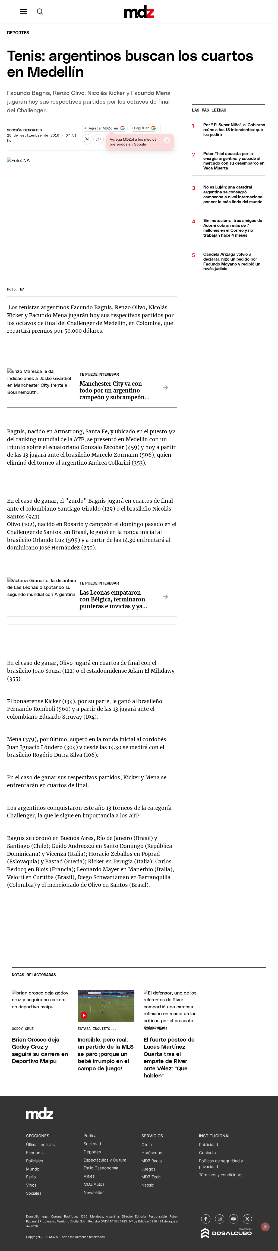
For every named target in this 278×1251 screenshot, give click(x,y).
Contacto (207, 1152)
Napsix (147, 1185)
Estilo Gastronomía (101, 1168)
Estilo (31, 1177)
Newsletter (94, 1192)
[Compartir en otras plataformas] (98, 139)
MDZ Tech (151, 1177)
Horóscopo (151, 1152)
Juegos (148, 1169)
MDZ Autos (94, 1184)
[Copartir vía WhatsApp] (87, 139)
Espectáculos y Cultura (105, 1160)
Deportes (18, 33)
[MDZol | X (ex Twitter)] (247, 1219)
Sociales (34, 1193)
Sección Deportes (24, 130)
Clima (146, 1144)
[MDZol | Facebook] (205, 1219)
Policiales (34, 1161)
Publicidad (208, 1144)
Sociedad (92, 1143)
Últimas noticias (40, 1144)
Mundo (32, 1169)
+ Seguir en (140, 128)
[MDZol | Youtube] (233, 1219)
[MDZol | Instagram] (219, 1219)
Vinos (31, 1185)
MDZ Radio (151, 1161)
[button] (23, 11)
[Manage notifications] (265, 1226)
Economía (35, 1152)
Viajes (89, 1176)
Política (90, 1135)
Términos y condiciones (221, 1174)
